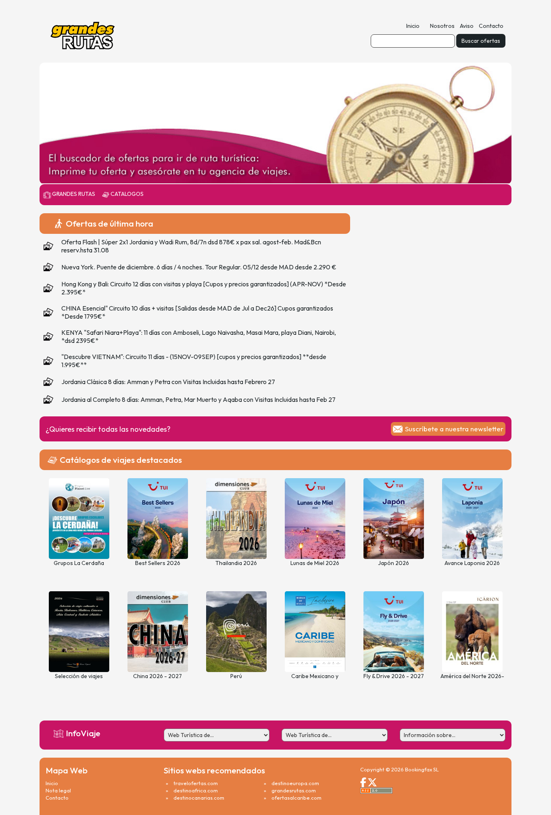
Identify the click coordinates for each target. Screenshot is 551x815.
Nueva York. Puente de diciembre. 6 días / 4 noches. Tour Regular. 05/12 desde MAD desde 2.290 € (198, 267)
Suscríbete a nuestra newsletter (454, 428)
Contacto (491, 25)
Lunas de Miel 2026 (314, 563)
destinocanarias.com (198, 797)
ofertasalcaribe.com (296, 797)
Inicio (413, 25)
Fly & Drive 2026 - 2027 (393, 676)
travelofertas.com (195, 783)
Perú (236, 676)
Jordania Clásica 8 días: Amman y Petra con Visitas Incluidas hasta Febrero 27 (168, 382)
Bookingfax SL (422, 769)
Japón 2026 (393, 563)
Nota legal (58, 790)
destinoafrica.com (195, 790)
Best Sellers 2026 (157, 563)
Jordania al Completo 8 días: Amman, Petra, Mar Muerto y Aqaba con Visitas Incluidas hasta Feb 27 (198, 399)
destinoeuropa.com (295, 783)
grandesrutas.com (293, 790)
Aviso (467, 25)
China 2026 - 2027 (157, 676)
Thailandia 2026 (236, 563)
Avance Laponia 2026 (472, 563)
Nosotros (442, 25)
